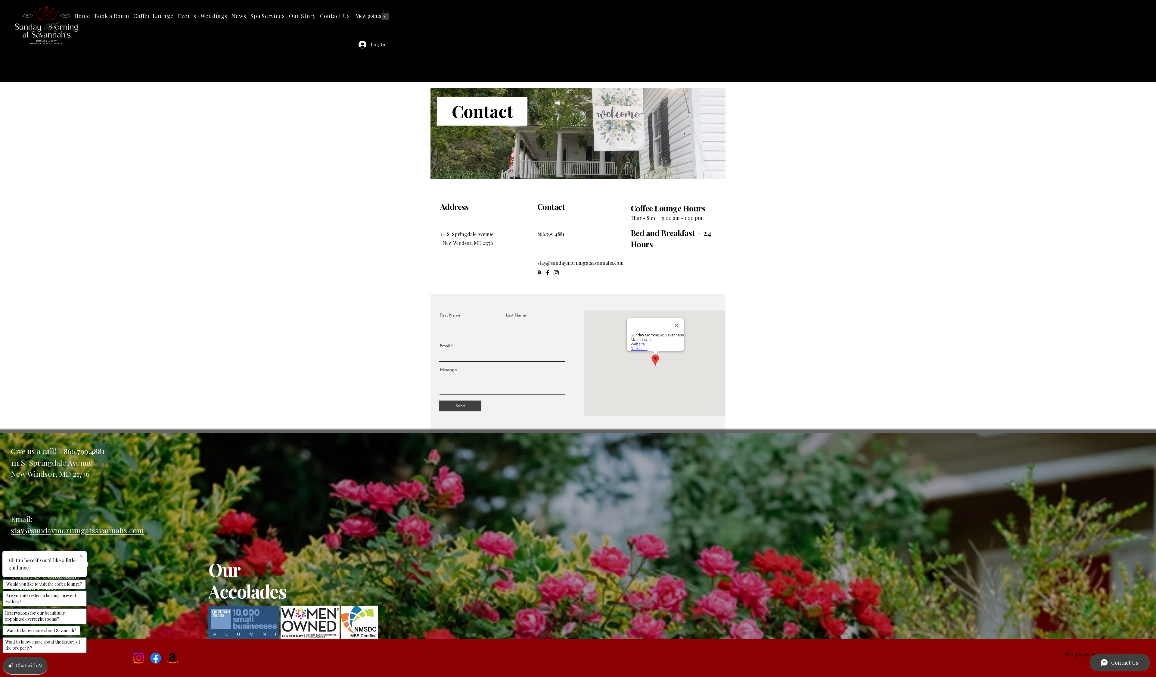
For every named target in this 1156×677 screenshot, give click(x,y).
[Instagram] (556, 272)
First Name (450, 315)
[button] (267, 16)
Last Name (516, 315)
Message (448, 369)
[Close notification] (81, 556)
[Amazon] (172, 658)
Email (445, 346)
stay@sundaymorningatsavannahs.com (580, 263)
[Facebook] (547, 272)
